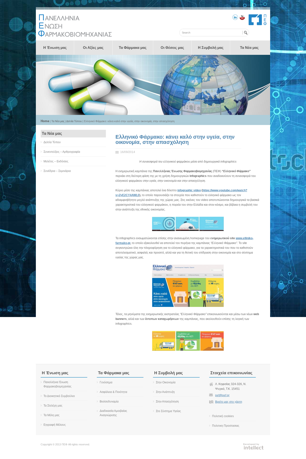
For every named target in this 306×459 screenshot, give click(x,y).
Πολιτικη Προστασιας (225, 425)
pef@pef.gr (222, 395)
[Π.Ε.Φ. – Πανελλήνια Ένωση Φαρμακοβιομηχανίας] (75, 35)
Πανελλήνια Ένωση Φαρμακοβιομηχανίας (57, 384)
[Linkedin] (235, 18)
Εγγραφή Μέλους (55, 424)
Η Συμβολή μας (211, 47)
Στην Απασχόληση (167, 401)
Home (45, 121)
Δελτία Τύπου (74, 121)
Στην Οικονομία (165, 382)
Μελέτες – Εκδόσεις (56, 161)
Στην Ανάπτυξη (165, 392)
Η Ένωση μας (55, 47)
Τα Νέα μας (249, 47)
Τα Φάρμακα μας (133, 47)
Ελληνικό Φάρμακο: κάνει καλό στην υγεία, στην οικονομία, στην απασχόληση (175, 139)
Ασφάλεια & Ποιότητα (113, 392)
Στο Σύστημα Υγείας (168, 411)
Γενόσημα (106, 382)
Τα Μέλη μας (52, 415)
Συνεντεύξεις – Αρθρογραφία (62, 151)
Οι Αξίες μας (93, 47)
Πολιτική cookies (223, 416)
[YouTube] (242, 18)
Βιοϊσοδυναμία (109, 401)
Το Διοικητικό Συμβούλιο (59, 396)
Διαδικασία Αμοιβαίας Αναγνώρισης (113, 413)
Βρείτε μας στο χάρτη (228, 401)
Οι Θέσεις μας (172, 47)
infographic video (189, 190)
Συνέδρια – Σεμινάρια (57, 171)
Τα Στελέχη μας (53, 405)
